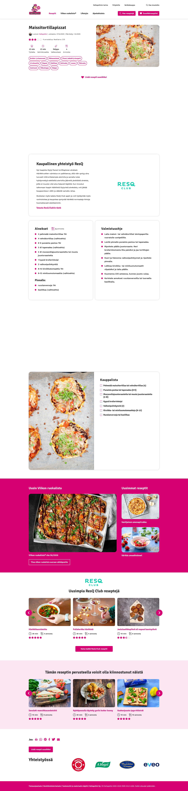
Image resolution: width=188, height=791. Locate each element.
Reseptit (52, 13)
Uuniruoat (33, 68)
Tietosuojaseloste (35, 786)
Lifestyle (84, 13)
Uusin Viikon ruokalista (45, 488)
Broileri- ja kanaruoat (37, 58)
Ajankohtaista (98, 13)
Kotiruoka (63, 63)
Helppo (54, 68)
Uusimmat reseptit (135, 488)
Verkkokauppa (129, 5)
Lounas (73, 63)
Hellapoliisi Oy (95, 786)
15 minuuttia (34, 63)
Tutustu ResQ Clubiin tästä (48, 207)
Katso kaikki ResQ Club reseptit (94, 649)
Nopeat (44, 63)
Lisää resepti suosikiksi (41, 749)
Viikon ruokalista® (68, 13)
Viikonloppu (44, 68)
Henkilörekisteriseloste (52, 786)
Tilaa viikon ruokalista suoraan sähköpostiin (49, 562)
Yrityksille (116, 5)
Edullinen (53, 63)
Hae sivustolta (154, 5)
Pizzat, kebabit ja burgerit (71, 58)
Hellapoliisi (43, 34)
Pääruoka (82, 63)
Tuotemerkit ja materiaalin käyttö (75, 786)
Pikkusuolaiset (54, 58)
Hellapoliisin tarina (100, 5)
